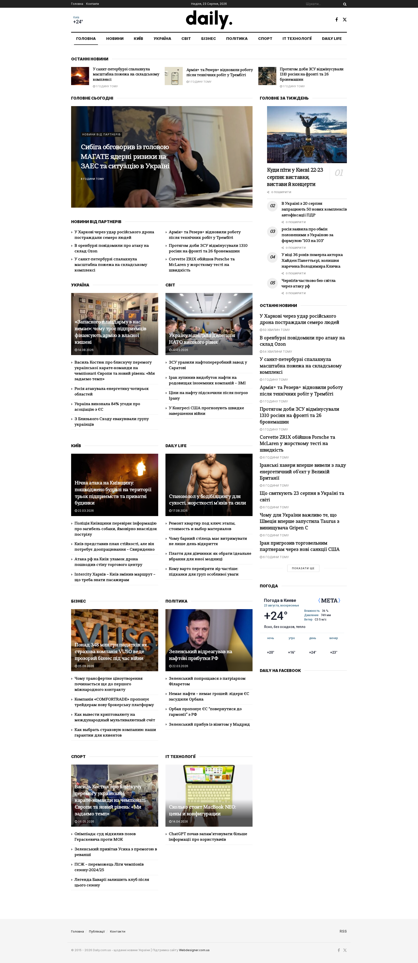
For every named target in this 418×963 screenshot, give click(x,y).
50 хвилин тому (276, 330)
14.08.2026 (85, 350)
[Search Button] (344, 4)
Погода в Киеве (280, 600)
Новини (115, 38)
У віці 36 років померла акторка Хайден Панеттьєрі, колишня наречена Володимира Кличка (312, 261)
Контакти (92, 4)
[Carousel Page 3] (246, 162)
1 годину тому (106, 81)
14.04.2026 (180, 821)
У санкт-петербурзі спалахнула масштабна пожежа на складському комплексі (111, 264)
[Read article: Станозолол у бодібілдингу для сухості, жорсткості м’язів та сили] (209, 485)
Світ (186, 38)
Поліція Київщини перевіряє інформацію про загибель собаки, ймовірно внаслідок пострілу (116, 529)
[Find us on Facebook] (336, 19)
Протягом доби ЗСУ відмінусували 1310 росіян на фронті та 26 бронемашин (218, 75)
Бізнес (208, 38)
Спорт (265, 38)
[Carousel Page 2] (246, 156)
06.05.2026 (85, 821)
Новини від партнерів (101, 134)
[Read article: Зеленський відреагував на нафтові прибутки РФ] (209, 640)
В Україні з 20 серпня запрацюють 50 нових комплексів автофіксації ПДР (314, 209)
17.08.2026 (180, 510)
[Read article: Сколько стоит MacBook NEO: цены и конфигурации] (209, 796)
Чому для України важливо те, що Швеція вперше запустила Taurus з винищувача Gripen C (299, 521)
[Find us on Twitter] (345, 19)
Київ (76, 17)
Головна (77, 4)
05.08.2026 (85, 666)
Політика (237, 38)
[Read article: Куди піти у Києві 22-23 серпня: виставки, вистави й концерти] (307, 134)
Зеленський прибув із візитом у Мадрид (209, 725)
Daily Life (332, 38)
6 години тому (294, 86)
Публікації (97, 931)
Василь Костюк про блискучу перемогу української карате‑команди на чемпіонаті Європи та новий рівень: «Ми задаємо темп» (110, 800)
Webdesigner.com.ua (194, 950)
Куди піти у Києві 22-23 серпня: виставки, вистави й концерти (125, 157)
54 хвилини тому (277, 351)
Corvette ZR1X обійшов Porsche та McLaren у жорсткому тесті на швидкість (310, 75)
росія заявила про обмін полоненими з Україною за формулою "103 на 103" (307, 235)
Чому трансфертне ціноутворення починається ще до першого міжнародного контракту (108, 684)
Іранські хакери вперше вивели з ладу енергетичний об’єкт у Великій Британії (303, 472)
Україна (162, 38)
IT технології (297, 38)
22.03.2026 (180, 350)
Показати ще (303, 568)
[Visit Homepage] (209, 20)
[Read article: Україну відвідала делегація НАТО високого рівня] (209, 324)
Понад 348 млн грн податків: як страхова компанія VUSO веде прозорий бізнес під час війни (111, 652)
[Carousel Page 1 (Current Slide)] (246, 151)
